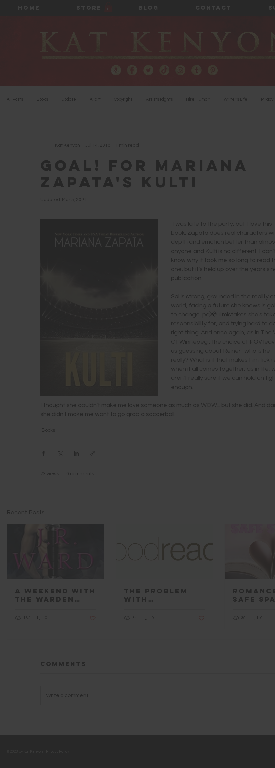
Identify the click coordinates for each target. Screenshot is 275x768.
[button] (212, 313)
